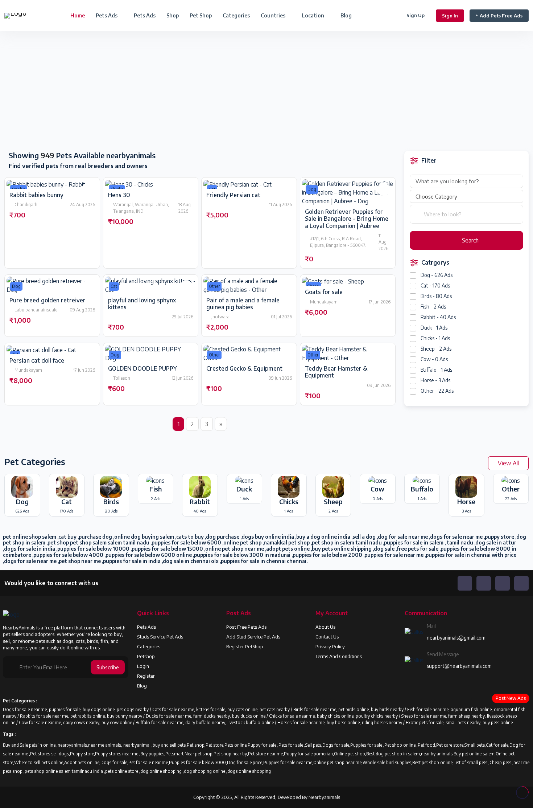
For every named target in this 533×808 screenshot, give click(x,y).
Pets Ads (145, 15)
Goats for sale (324, 291)
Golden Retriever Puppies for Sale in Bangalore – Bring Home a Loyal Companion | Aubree (346, 218)
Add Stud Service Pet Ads (253, 637)
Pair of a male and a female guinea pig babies (243, 304)
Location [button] (313, 15)
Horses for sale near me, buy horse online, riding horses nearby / (341, 722)
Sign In (450, 16)
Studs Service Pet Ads (160, 637)
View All (508, 463)
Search (469, 240)
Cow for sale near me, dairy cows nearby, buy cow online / (77, 722)
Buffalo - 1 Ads (436, 370)
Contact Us (327, 637)
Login (143, 666)
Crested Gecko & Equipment (244, 368)
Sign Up (415, 15)
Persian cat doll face (36, 360)
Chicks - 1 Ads (435, 338)
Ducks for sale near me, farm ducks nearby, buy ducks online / (207, 716)
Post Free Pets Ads (246, 627)
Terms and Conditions (338, 656)
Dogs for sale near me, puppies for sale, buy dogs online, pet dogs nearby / (77, 709)
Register (146, 676)
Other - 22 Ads (437, 391)
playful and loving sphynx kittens (142, 304)
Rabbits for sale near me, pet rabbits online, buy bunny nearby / (83, 716)
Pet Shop (201, 15)
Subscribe (107, 667)
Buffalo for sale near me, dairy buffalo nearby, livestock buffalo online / (206, 722)
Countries (273, 15)
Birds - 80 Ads (436, 296)
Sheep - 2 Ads (436, 349)
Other (214, 286)
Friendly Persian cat (233, 195)
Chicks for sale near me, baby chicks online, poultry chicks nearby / (335, 716)
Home (77, 15)
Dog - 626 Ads (437, 275)
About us (325, 627)
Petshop (146, 656)
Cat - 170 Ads (435, 285)
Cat (114, 286)
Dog (311, 189)
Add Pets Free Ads (501, 16)
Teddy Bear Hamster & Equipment (336, 372)
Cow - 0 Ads (434, 359)
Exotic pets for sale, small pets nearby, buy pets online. (460, 722)
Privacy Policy (330, 646)
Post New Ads (511, 698)
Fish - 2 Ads (433, 306)
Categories (236, 15)
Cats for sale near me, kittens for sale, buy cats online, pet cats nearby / (222, 709)
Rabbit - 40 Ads (438, 317)
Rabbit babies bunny (36, 195)
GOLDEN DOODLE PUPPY (142, 368)
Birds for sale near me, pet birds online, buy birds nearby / (350, 709)
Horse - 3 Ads (435, 380)
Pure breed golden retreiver (47, 300)
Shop (172, 15)
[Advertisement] (133, 91)
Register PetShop (244, 646)
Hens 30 (119, 195)
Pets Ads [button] (107, 15)
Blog (346, 15)
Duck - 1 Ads (434, 328)
